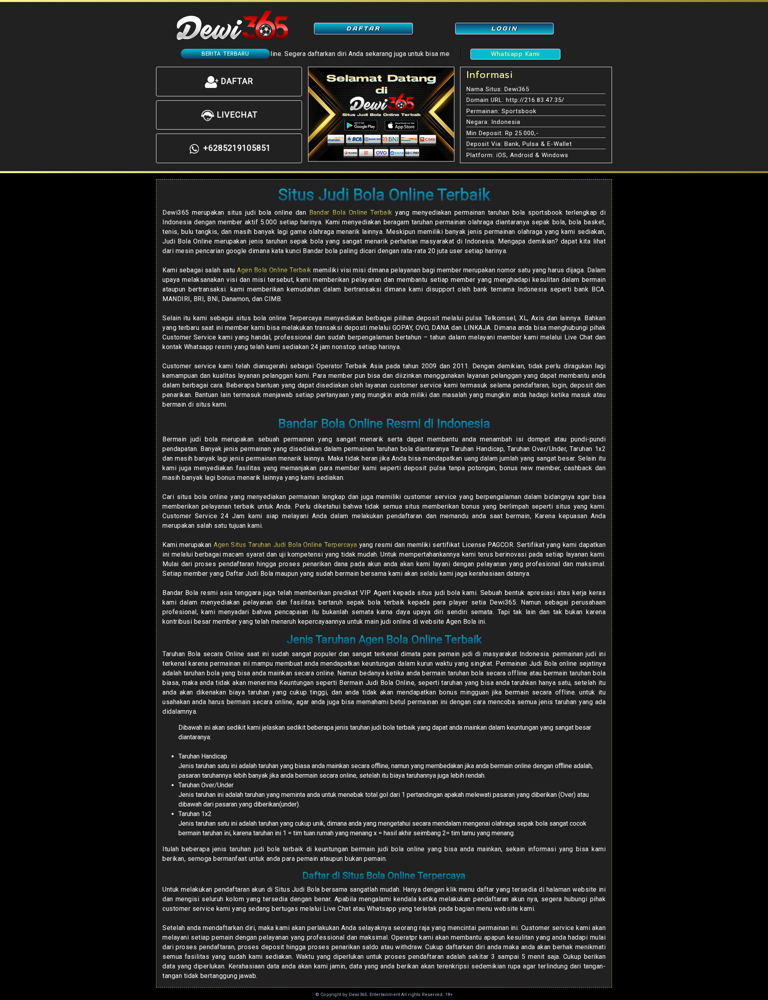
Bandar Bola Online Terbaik (350, 212)
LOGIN (504, 28)
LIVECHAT (236, 115)
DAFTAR (363, 28)
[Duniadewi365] (232, 25)
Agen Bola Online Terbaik (274, 270)
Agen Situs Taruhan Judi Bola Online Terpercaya (285, 545)
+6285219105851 (236, 148)
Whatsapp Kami (515, 54)
